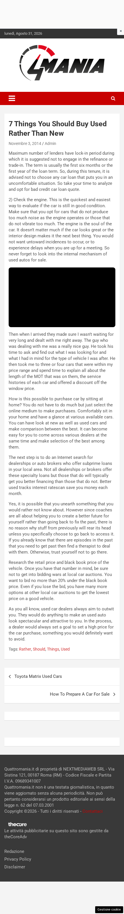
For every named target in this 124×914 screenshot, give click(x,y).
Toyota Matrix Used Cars (38, 676)
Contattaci (92, 811)
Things (53, 649)
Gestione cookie (109, 909)
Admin (50, 143)
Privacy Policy (17, 859)
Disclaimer (14, 867)
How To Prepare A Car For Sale (80, 694)
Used (65, 649)
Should (39, 649)
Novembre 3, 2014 (25, 143)
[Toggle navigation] (11, 98)
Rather (25, 649)
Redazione (14, 851)
